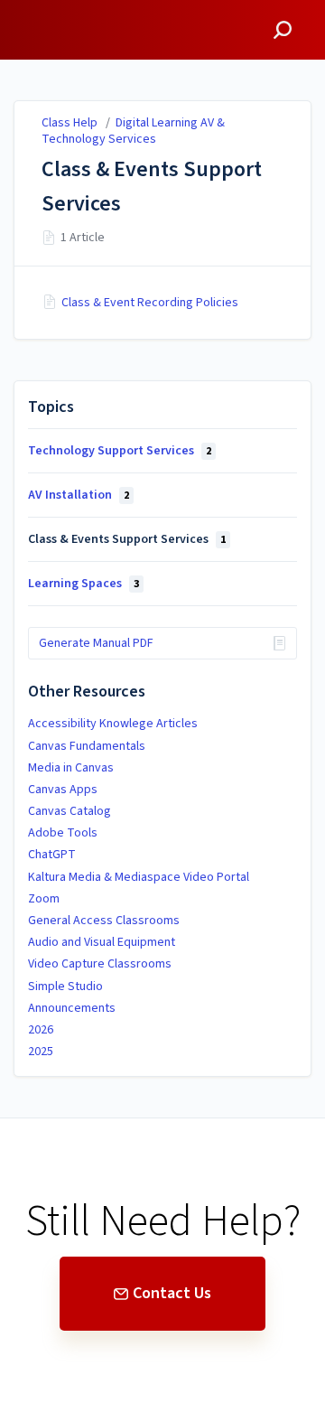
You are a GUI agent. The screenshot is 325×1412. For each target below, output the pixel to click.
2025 (40, 1052)
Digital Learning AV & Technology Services (133, 131)
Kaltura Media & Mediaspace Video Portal (138, 877)
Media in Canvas (71, 768)
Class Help (70, 123)
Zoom (44, 899)
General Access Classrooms (104, 921)
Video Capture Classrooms (100, 964)
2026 (40, 1030)
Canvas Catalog (69, 811)
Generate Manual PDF (96, 643)
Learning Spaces (83, 584)
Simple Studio (65, 986)
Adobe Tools (63, 833)
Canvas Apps (63, 790)
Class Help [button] (51, 10)
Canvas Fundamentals (86, 746)
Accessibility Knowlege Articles (113, 724)
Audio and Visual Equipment (101, 942)
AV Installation (78, 495)
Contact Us (172, 1293)
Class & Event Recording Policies (149, 303)
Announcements (72, 1008)
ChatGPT (52, 855)
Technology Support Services (119, 451)
